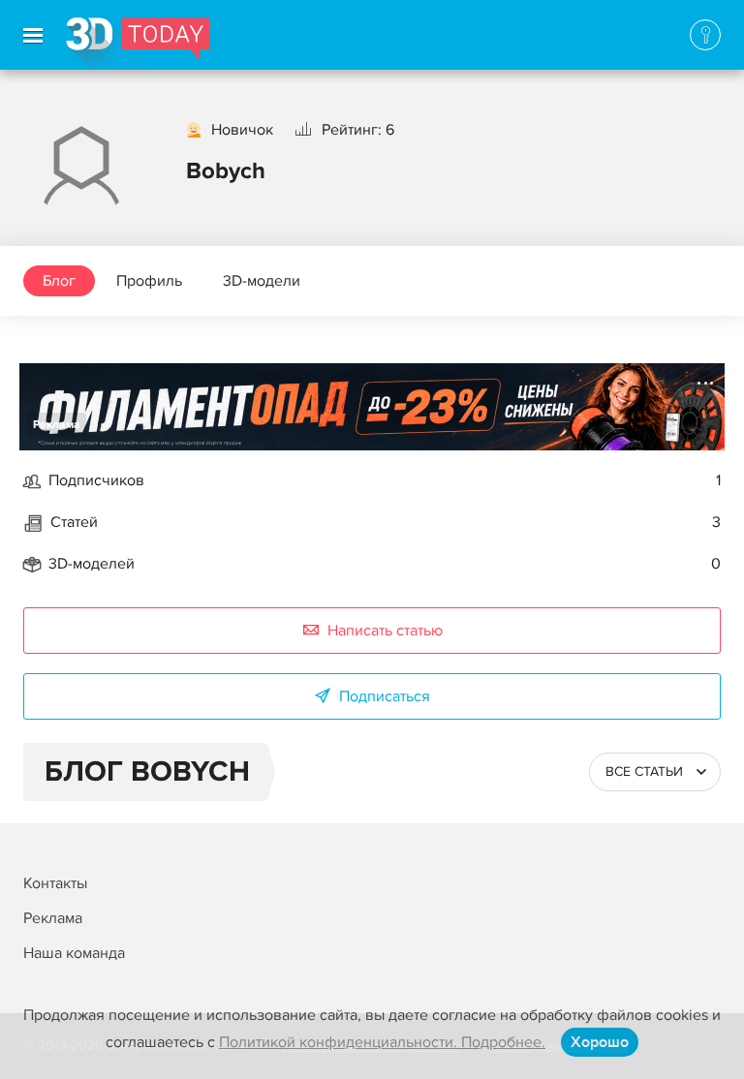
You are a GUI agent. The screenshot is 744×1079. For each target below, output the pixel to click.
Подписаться (384, 696)
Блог (59, 281)
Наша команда (74, 953)
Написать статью (385, 630)
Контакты (55, 883)
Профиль (149, 281)
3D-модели (261, 281)
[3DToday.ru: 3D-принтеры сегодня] (138, 43)
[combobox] (655, 772)
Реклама (56, 424)
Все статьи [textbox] (644, 771)
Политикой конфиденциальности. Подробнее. (382, 1042)
